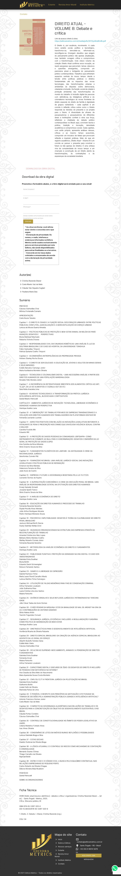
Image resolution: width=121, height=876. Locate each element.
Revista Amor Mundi (67, 5)
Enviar (28, 221)
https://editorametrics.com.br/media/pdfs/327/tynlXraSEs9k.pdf (80, 41)
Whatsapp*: (27, 207)
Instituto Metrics (87, 5)
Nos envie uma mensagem (88, 856)
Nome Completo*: (29, 189)
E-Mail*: (25, 198)
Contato (23, 14)
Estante (51, 5)
